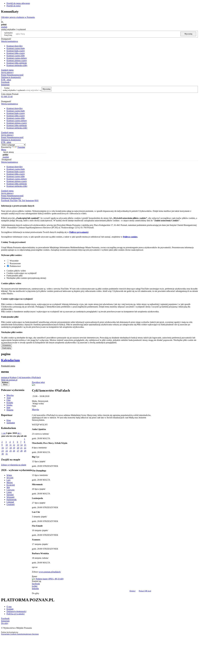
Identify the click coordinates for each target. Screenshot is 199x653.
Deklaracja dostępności (16, 611)
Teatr (8, 398)
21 (21, 448)
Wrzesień (10, 497)
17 (7, 448)
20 (18, 448)
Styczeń (9, 477)
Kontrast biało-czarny (15, 51)
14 (21, 445)
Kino (8, 420)
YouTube (14, 200)
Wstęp (9, 475)
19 (14, 448)
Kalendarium (10, 360)
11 (10, 445)
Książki (9, 402)
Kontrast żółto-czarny (15, 53)
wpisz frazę (10, 34)
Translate (21, 147)
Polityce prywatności (78, 232)
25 (10, 451)
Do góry (35, 593)
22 (25, 448)
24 (7, 451)
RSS (36, 200)
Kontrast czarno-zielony (16, 58)
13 (18, 445)
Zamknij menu (7, 70)
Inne (8, 407)
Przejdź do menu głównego (18, 3)
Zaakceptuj (6, 348)
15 (25, 445)
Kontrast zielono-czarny (16, 60)
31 (7, 454)
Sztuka (9, 405)
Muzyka (10, 395)
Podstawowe (15, 266)
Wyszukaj (188, 34)
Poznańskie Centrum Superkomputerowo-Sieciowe (20, 634)
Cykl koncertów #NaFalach (29, 377)
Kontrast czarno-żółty (15, 56)
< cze (3, 433)
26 (14, 451)
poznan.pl (5, 377)
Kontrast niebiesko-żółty (16, 65)
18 (10, 448)
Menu (3, 150)
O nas (9, 606)
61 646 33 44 (6, 96)
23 (2, 451)
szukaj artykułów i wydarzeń (14, 90)
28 (21, 451)
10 (7, 445)
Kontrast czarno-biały (15, 48)
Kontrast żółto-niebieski (16, 63)
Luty (8, 480)
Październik (11, 499)
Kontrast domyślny (14, 46)
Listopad (10, 502)
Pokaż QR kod (145, 591)
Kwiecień (10, 485)
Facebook (5, 82)
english (4, 27)
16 (2, 448)
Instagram (5, 84)
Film (8, 400)
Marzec (9, 482)
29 (25, 451)
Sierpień (10, 495)
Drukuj (133, 591)
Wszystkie (14, 261)
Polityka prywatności (15, 614)
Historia (9, 410)
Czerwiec (10, 490)
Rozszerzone (15, 263)
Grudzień (10, 504)
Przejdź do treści (13, 6)
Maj (8, 487)
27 (18, 451)
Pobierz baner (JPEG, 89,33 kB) (49, 579)
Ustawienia (6, 345)
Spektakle (10, 423)
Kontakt (9, 609)
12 (14, 445)
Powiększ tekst (38, 382)
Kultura (13, 377)
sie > (19, 433)
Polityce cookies (130, 237)
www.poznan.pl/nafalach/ (50, 572)
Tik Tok (21, 200)
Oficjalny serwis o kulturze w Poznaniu (18, 17)
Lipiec (9, 492)
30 (2, 454)
